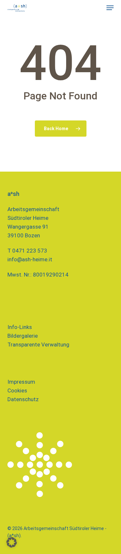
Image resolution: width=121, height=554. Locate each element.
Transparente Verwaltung (38, 344)
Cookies (17, 390)
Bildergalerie (22, 336)
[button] (110, 8)
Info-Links (19, 327)
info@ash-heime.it (29, 259)
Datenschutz (23, 399)
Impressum (21, 382)
